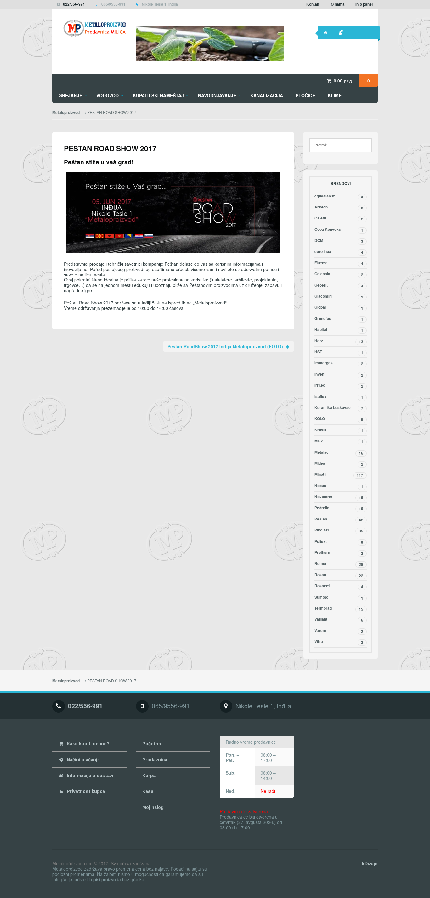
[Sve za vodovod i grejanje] (89, 28)
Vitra (338, 642)
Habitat (338, 330)
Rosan (338, 575)
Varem (338, 631)
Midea (338, 464)
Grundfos (338, 319)
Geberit (338, 285)
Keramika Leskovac (338, 408)
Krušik (338, 430)
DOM (338, 241)
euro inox (338, 252)
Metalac (338, 453)
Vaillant (338, 620)
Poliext (338, 542)
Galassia (338, 274)
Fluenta (338, 263)
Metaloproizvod (66, 112)
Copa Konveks (338, 230)
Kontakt (313, 4)
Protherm (338, 553)
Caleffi (338, 218)
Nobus (338, 486)
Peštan (338, 519)
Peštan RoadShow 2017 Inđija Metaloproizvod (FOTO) (225, 346)
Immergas (338, 363)
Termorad (338, 608)
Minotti (338, 475)
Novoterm (338, 497)
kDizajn (370, 863)
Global (338, 307)
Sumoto (338, 597)
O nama (338, 4)
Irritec (338, 386)
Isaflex (338, 397)
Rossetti (338, 586)
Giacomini (338, 296)
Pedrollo (338, 508)
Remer (338, 564)
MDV (338, 441)
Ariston (338, 207)
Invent (338, 375)
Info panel (364, 4)
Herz (338, 341)
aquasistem (338, 196)
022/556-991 (74, 4)
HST (338, 352)
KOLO (338, 419)
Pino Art (338, 530)
